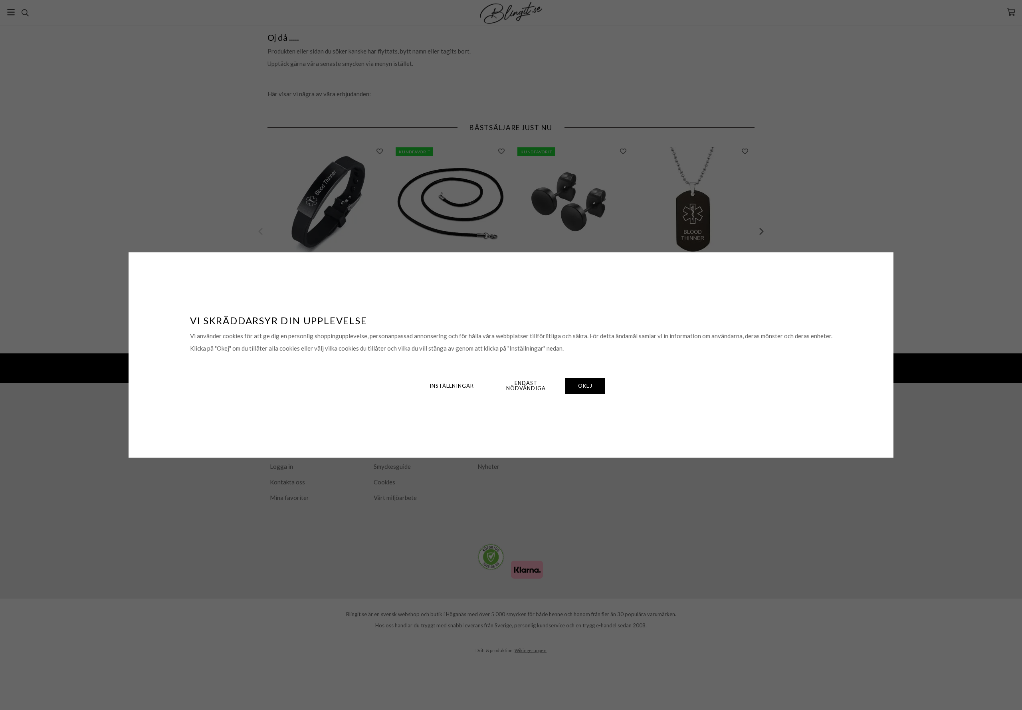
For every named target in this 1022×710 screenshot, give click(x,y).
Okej (585, 386)
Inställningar (452, 386)
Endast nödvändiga (526, 385)
